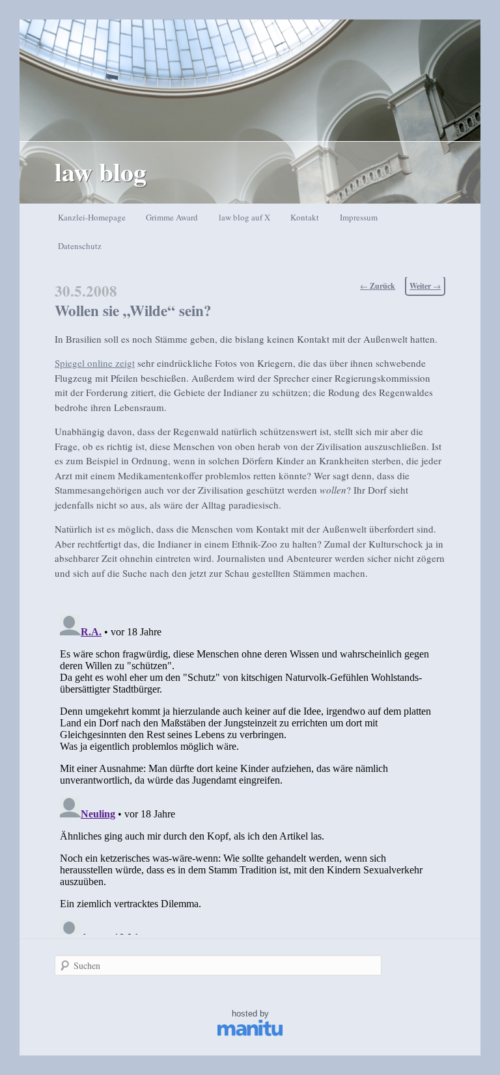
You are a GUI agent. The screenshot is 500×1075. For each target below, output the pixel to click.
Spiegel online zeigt (95, 362)
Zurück (377, 285)
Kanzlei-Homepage (92, 217)
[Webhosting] (250, 1033)
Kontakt (304, 217)
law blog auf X (244, 217)
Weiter (425, 285)
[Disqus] (250, 772)
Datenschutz (80, 246)
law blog (100, 171)
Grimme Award (172, 217)
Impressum (359, 217)
